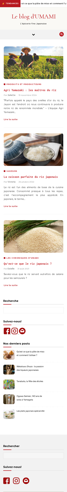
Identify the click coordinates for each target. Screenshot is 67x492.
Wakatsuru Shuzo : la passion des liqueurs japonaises (30, 368)
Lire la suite (11, 119)
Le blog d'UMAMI (34, 16)
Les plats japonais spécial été (30, 411)
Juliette (11, 95)
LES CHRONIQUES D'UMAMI (23, 258)
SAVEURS (12, 171)
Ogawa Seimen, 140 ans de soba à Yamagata (29, 398)
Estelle (11, 268)
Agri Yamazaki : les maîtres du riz (30, 90)
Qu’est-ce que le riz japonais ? (28, 263)
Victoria (11, 182)
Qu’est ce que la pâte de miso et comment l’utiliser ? (30, 353)
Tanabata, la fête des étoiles (30, 381)
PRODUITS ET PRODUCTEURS (24, 84)
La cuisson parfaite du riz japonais (31, 176)
